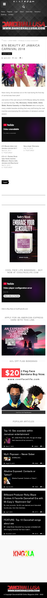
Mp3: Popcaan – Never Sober (19, 454)
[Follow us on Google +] (16, 1)
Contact (10, 14)
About (22, 12)
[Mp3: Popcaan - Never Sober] (7, 458)
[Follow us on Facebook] (22, 1)
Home (3, 12)
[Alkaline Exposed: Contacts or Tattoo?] (7, 480)
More (36, 440)
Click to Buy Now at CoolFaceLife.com (15, 309)
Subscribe (29, 12)
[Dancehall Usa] (23, 25)
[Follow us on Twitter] (25, 1)
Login (16, 12)
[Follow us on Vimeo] (14, 1)
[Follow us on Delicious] (27, 1)
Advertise (37, 12)
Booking (3, 14)
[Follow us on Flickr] (33, 1)
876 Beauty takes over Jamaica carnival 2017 (9, 147)
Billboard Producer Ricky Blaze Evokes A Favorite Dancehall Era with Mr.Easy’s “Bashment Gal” (23, 498)
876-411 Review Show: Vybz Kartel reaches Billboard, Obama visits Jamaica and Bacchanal (10, 159)
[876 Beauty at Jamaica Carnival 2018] (23, 75)
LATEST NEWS (12, 40)
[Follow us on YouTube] (30, 1)
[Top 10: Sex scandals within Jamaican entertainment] (7, 440)
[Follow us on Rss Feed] (19, 1)
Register (9, 12)
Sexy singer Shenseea (31, 146)
